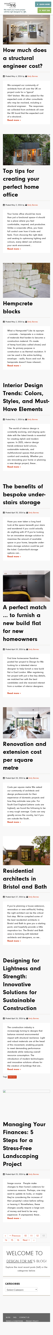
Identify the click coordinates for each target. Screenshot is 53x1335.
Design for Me (19, 1261)
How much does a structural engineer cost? (25, 58)
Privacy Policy (32, 1321)
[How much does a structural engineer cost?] (26, 29)
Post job (46, 11)
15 (12, 1240)
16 (18, 1240)
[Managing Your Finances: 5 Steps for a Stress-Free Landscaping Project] (26, 1104)
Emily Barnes (32, 76)
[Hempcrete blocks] (26, 280)
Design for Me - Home (15, 7)
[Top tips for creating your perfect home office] (26, 150)
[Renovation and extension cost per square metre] (26, 723)
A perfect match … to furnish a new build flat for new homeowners (25, 624)
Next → (26, 1240)
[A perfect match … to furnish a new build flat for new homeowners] (26, 586)
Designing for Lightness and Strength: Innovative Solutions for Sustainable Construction (22, 985)
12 (37, 1236)
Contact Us (24, 1317)
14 (6, 1240)
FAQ (14, 1317)
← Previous (15, 1236)
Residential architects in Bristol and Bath (25, 879)
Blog (8, 1317)
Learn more (44, 4)
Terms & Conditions (14, 1321)
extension (12, 1077)
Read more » (14, 120)
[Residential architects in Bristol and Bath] (26, 850)
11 (31, 1236)
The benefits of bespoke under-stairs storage (24, 495)
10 (25, 1236)
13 (43, 1236)
